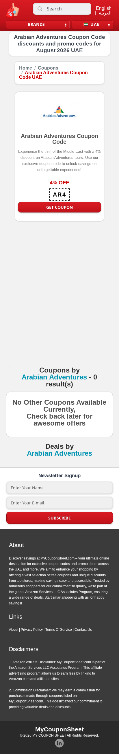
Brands (36, 24)
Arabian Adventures (54, 377)
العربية (105, 13)
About (13, 630)
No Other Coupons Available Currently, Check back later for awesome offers (59, 421)
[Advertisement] (59, 300)
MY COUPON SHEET (49, 735)
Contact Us (83, 630)
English (103, 8)
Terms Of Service (58, 630)
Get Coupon (59, 207)
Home (25, 68)
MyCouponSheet (59, 729)
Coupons (48, 68)
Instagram (59, 743)
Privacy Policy (32, 630)
